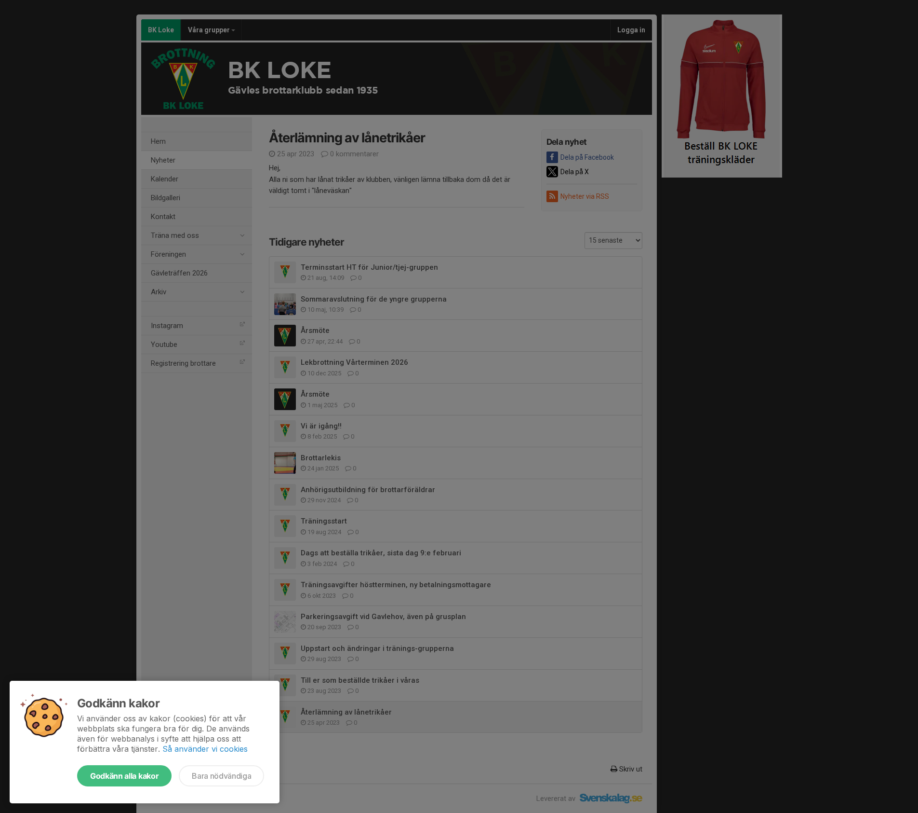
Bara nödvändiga (221, 776)
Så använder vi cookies (205, 749)
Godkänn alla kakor (124, 776)
